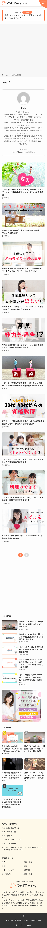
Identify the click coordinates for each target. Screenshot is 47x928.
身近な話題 (6, 874)
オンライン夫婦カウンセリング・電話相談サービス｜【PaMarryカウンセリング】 (23, 848)
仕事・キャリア (8, 870)
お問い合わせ (7, 835)
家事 (25, 866)
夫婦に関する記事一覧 (10, 828)
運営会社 (18, 920)
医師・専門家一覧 (9, 831)
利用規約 (9, 920)
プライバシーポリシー (32, 920)
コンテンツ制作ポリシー (11, 839)
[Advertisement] (23, 49)
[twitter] (23, 916)
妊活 (3, 866)
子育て (4, 862)
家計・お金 (28, 874)
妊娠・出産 (28, 862)
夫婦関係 (27, 870)
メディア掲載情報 (9, 843)
